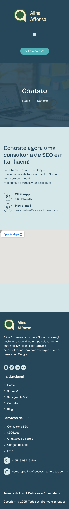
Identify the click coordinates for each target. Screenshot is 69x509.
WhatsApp (22, 194)
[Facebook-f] (11, 367)
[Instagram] (6, 367)
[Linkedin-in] (17, 367)
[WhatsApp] (8, 196)
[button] (35, 34)
